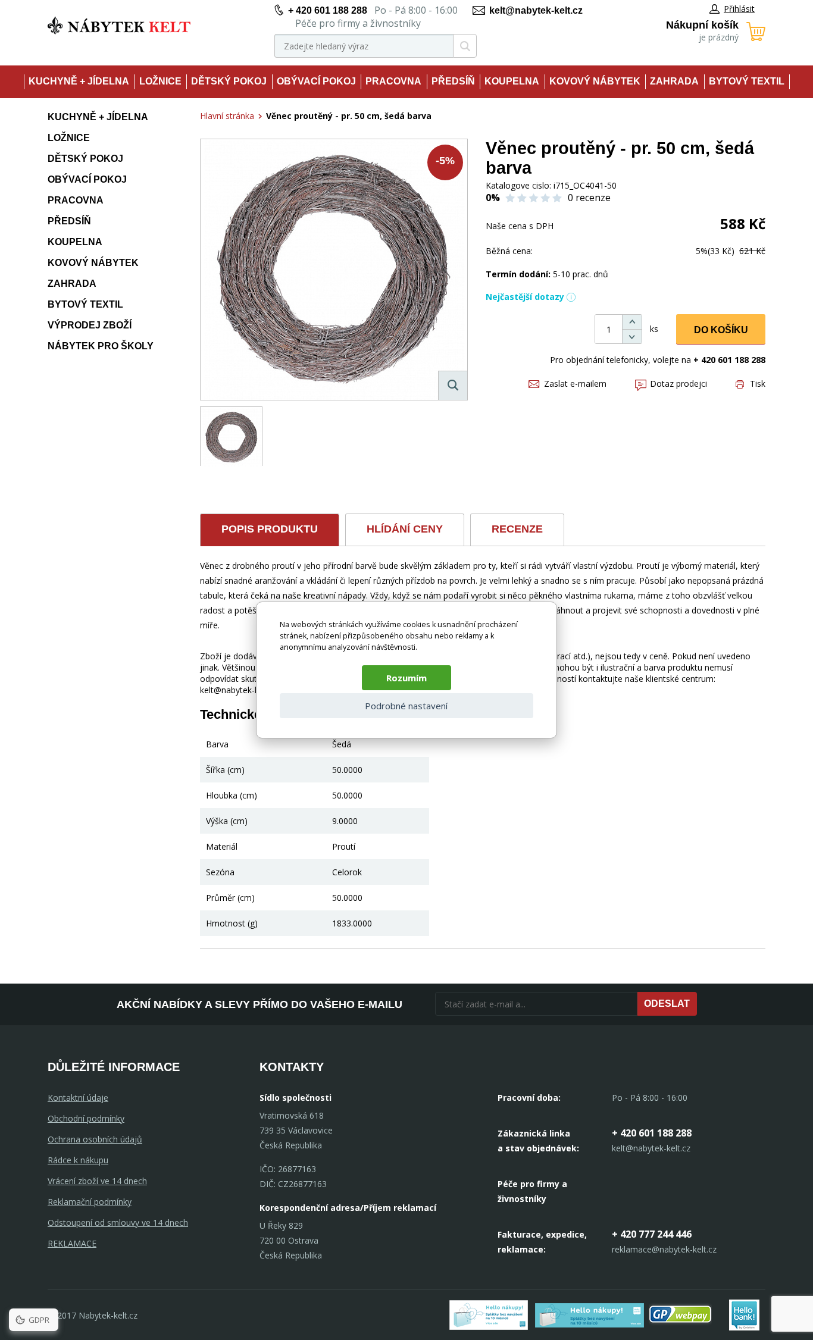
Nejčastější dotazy (525, 296)
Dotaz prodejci (678, 383)
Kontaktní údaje (78, 1097)
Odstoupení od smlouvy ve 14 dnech (118, 1222)
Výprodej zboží (90, 325)
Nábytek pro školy (101, 346)
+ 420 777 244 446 (652, 1234)
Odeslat (667, 1003)
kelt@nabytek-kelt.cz (536, 10)
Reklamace (72, 1243)
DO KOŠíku (721, 330)
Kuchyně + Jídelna (79, 81)
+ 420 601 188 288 (327, 10)
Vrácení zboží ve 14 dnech (97, 1180)
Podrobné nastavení (406, 706)
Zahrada (674, 81)
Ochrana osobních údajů (95, 1139)
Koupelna (511, 81)
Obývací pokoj (316, 81)
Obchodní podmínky (86, 1118)
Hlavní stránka (227, 115)
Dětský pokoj (229, 81)
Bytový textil (746, 81)
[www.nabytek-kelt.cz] (119, 25)
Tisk (757, 383)
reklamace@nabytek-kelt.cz (664, 1249)
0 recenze (589, 197)
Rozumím (406, 678)
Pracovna (393, 81)
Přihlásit (739, 8)
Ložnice (160, 81)
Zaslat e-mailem (575, 383)
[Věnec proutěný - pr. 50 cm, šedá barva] (334, 269)
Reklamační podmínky (90, 1201)
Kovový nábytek (594, 81)
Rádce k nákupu (78, 1160)
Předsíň (453, 81)
